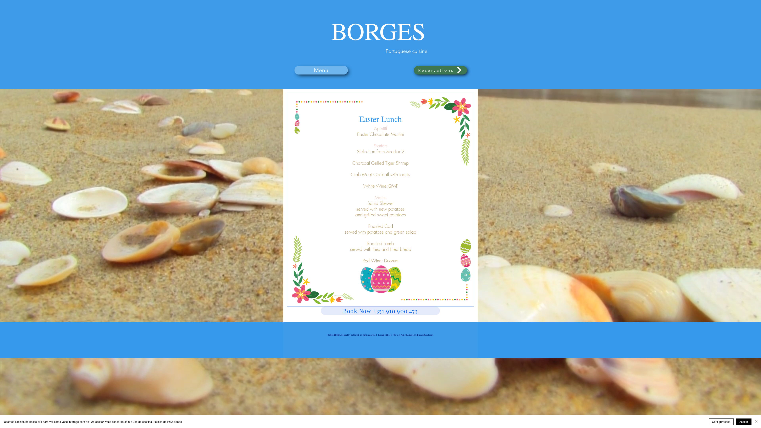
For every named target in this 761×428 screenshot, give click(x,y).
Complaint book (385, 334)
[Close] (756, 421)
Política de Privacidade (167, 422)
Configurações (721, 422)
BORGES (378, 30)
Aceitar (743, 422)
